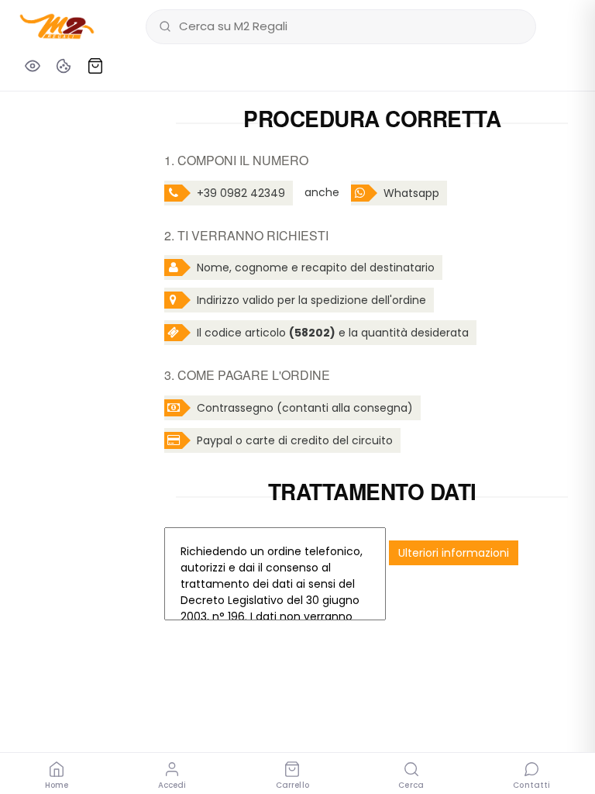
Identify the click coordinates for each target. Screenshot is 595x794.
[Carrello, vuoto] (95, 66)
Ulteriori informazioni (453, 553)
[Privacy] (32, 66)
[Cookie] (63, 66)
